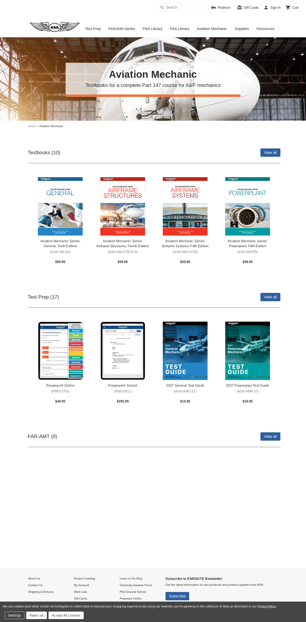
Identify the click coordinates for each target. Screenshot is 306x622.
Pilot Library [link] (152, 29)
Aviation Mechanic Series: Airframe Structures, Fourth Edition (122, 243)
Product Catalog (84, 578)
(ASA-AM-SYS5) (185, 252)
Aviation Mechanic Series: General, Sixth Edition (60, 243)
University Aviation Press (136, 585)
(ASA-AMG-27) (185, 391)
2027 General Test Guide (185, 385)
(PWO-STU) (60, 391)
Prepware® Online (60, 385)
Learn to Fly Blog (131, 578)
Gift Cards (251, 7)
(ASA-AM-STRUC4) (123, 252)
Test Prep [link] (93, 29)
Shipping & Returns (40, 591)
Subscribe (177, 596)
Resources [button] (265, 29)
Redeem (224, 7)
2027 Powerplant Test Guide (247, 385)
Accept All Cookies (66, 615)
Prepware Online (131, 598)
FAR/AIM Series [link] (121, 29)
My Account (81, 585)
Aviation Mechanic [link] (212, 29)
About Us (34, 578)
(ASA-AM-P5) (248, 252)
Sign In (275, 7)
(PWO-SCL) (123, 391)
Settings (14, 615)
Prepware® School (122, 385)
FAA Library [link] (179, 29)
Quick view (60, 206)
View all (270, 152)
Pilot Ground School (133, 591)
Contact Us (35, 585)
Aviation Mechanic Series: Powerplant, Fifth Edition (247, 243)
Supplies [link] (242, 29)
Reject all (37, 615)
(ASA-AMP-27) (248, 391)
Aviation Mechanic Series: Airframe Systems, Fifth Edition (185, 243)
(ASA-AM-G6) (60, 252)
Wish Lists (80, 591)
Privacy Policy (267, 606)
